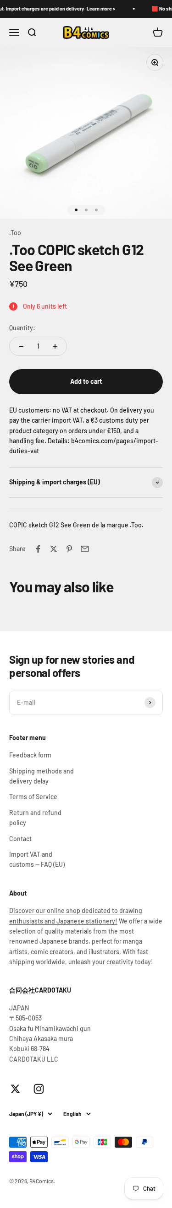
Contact (20, 839)
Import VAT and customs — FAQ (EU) (37, 859)
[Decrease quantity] (21, 346)
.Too (15, 232)
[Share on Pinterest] (69, 549)
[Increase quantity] (55, 346)
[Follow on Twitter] (15, 1089)
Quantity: (22, 328)
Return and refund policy (35, 818)
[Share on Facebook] (38, 549)
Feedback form (30, 755)
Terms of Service (33, 796)
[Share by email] (85, 549)
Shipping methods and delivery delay (41, 776)
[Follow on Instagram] (39, 1089)
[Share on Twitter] (53, 549)
